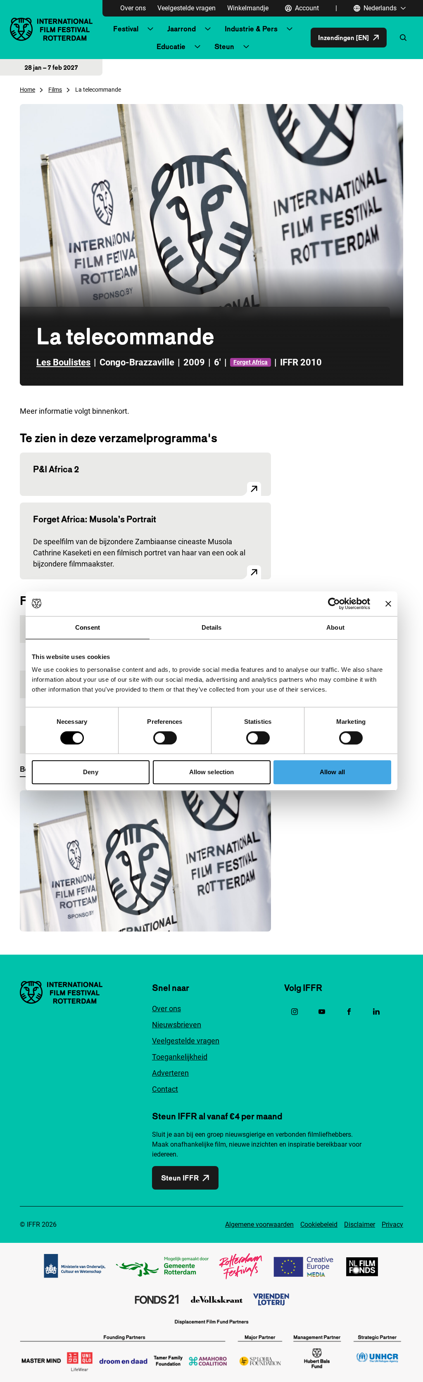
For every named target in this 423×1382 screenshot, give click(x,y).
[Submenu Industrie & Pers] (289, 28)
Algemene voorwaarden (259, 1224)
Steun (224, 46)
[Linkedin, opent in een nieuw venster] (376, 1011)
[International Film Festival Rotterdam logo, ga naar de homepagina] (51, 29)
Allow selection (211, 771)
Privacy (392, 1224)
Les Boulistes (63, 362)
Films (55, 89)
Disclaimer (359, 1224)
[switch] (165, 737)
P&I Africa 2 (56, 469)
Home (27, 89)
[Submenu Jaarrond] (207, 28)
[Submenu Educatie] (197, 46)
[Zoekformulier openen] (403, 37)
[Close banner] (388, 604)
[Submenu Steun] (246, 46)
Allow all (332, 771)
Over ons (133, 8)
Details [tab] (212, 627)
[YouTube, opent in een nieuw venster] (321, 1011)
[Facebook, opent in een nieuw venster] (349, 1011)
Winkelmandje (248, 8)
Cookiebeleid (318, 1224)
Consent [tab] (87, 627)
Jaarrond (181, 28)
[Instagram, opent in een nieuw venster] (294, 1011)
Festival (125, 28)
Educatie (171, 46)
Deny (90, 771)
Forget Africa (250, 362)
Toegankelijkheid (179, 1057)
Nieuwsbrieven (176, 1024)
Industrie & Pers (251, 28)
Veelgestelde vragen (186, 8)
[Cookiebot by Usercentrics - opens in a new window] (334, 603)
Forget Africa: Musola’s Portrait (94, 519)
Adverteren (170, 1073)
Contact (165, 1089)
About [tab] (335, 627)
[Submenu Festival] (150, 28)
